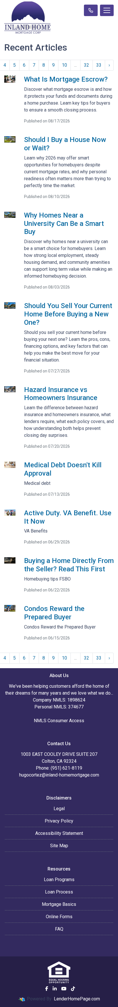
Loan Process (59, 892)
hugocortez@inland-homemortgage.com (59, 775)
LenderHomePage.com (77, 999)
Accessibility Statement (59, 833)
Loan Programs (59, 879)
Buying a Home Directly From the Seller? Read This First (69, 565)
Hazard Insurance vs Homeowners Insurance (60, 394)
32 (86, 65)
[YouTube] (63, 988)
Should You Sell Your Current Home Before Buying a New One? (68, 314)
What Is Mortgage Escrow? (66, 79)
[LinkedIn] (55, 988)
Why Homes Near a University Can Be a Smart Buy (64, 223)
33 (98, 65)
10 (64, 65)
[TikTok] (73, 988)
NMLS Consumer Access (59, 720)
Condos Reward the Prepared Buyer (54, 613)
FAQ (59, 929)
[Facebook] (46, 988)
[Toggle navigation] (107, 10)
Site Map (59, 845)
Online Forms (59, 916)
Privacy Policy (59, 821)
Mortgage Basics (59, 904)
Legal (59, 808)
